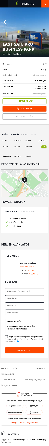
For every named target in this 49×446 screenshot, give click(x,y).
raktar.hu (27, 3)
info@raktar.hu (41, 368)
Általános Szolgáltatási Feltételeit (18, 339)
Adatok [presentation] (24, 134)
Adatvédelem (12, 385)
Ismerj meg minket (18, 423)
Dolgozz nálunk (32, 423)
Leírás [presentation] (33, 134)
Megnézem (33, 270)
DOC (44, 146)
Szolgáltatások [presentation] (11, 211)
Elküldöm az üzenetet (24, 350)
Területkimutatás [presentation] (10, 134)
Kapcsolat (26, 108)
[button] (24, 180)
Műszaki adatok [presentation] (28, 211)
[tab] (10, 135)
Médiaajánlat (7, 374)
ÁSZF (3, 385)
